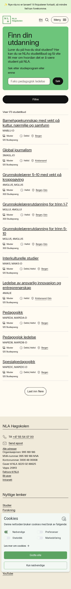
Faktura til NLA (11, 471)
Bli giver (7, 475)
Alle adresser (10, 448)
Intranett (7, 479)
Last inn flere (35, 391)
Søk (57, 81)
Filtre (36, 99)
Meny (57, 20)
